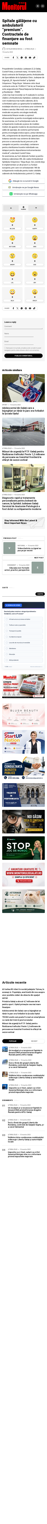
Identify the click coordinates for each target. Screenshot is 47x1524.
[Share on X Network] (17, 58)
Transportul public (15, 631)
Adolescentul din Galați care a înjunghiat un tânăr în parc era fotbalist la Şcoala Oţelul (23, 411)
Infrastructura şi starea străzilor (19, 619)
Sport (4, 405)
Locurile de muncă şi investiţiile (19, 642)
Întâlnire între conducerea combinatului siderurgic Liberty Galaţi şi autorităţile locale (26, 1077)
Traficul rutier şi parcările (17, 625)
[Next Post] (38, 568)
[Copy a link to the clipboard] (34, 58)
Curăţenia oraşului (15, 637)
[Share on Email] (30, 58)
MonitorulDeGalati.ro (36, 666)
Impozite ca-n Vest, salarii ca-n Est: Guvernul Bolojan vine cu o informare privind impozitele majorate (25, 1090)
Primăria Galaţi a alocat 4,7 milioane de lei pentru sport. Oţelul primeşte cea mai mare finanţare (21, 1004)
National (21, 545)
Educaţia (12, 654)
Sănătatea (12, 648)
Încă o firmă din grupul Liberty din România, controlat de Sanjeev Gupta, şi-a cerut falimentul (25, 1065)
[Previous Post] (9, 548)
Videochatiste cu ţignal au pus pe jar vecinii (29, 549)
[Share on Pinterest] (26, 58)
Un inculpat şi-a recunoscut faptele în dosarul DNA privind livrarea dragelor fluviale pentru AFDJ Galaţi (25, 1052)
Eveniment (11, 565)
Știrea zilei (29, 49)
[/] (38, 6)
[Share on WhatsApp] (22, 58)
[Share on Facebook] (13, 58)
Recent (34, 1041)
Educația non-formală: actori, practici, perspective (16, 569)
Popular (12, 1041)
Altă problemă (13, 660)
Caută (40, 594)
